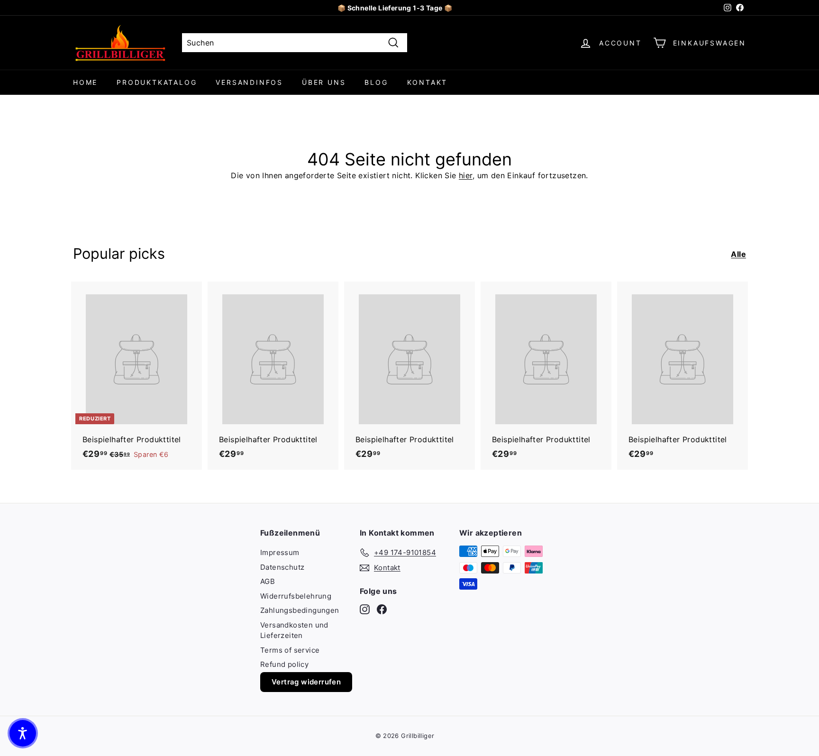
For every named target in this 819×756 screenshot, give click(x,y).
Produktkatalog (157, 82)
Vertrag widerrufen (306, 681)
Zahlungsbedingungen (299, 610)
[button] (23, 733)
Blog (376, 82)
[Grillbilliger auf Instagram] (365, 609)
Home (85, 82)
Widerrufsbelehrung (295, 596)
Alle (738, 254)
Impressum (280, 552)
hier (466, 175)
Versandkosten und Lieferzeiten (294, 630)
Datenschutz (282, 567)
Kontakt (427, 82)
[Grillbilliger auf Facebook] (382, 609)
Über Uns (324, 82)
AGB (267, 581)
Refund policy (284, 664)
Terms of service (289, 650)
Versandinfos (249, 82)
